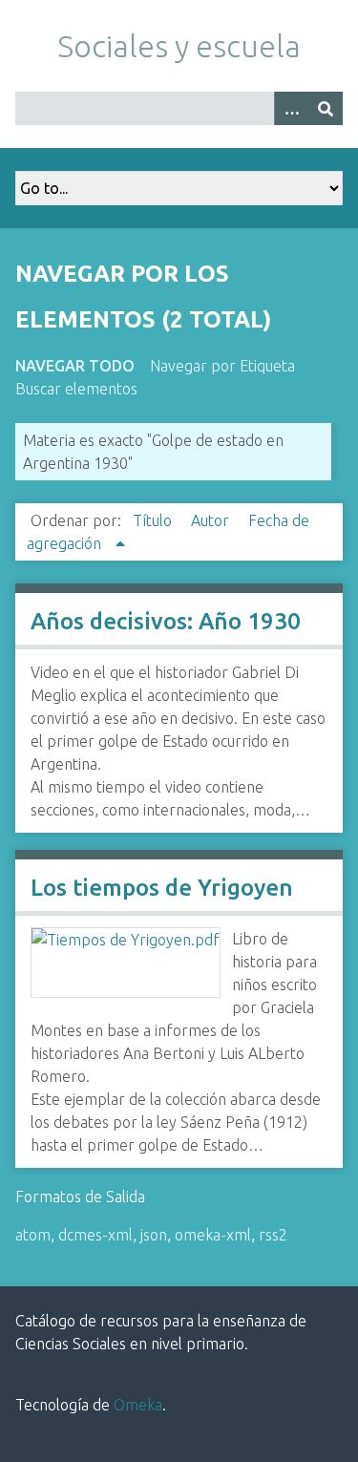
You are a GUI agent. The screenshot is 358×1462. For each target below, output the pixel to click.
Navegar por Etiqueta (222, 365)
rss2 (273, 1234)
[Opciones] (291, 108)
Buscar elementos (76, 388)
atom (33, 1234)
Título (154, 520)
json (153, 1234)
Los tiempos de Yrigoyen (162, 888)
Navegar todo (75, 365)
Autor (212, 520)
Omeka (138, 1404)
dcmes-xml (95, 1234)
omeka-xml (213, 1234)
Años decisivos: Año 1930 (166, 621)
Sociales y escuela (179, 46)
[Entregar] (325, 108)
